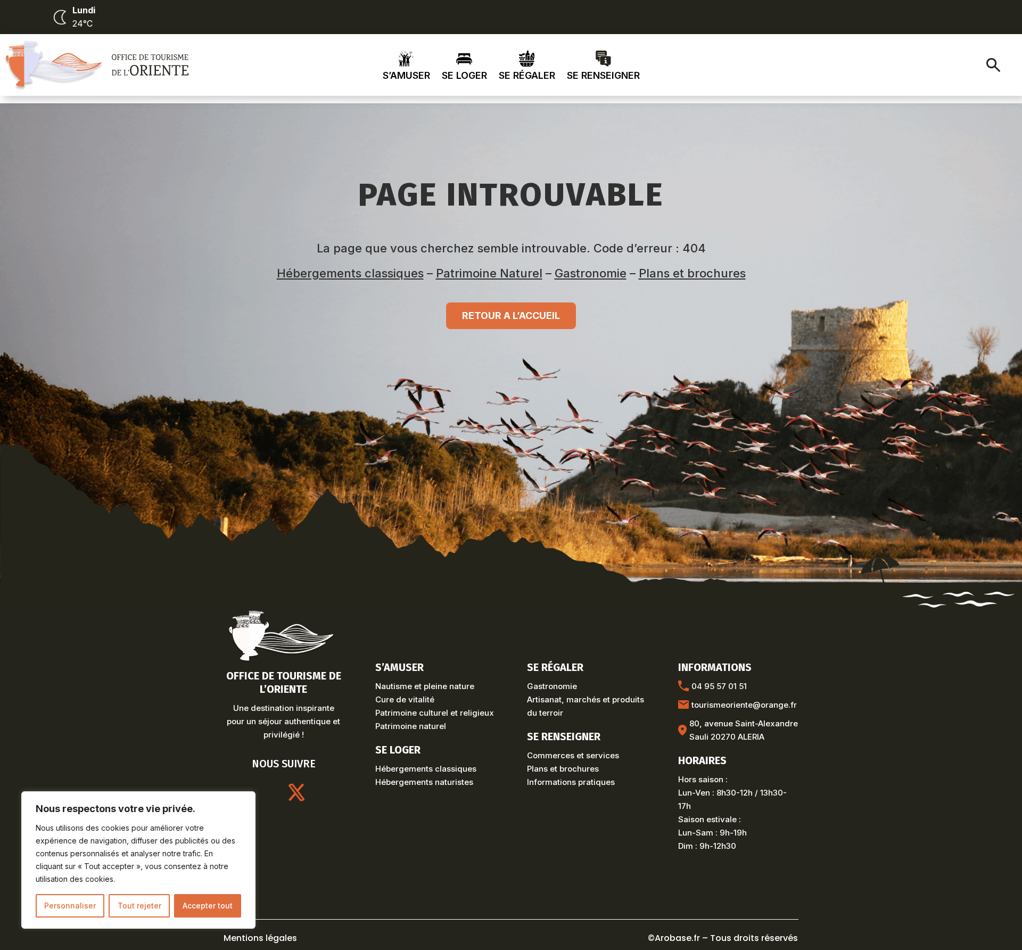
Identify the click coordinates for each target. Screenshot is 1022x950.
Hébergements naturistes (424, 782)
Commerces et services (573, 755)
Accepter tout (208, 905)
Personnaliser (70, 905)
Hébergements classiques (350, 273)
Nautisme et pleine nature (424, 686)
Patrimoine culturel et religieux (434, 713)
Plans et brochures (692, 273)
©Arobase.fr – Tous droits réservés (723, 938)
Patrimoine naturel (410, 726)
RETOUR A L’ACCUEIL (511, 315)
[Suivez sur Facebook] (322, 792)
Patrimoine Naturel (489, 273)
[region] (138, 860)
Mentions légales (260, 938)
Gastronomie (591, 273)
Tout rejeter (139, 905)
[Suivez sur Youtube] (271, 792)
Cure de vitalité (404, 699)
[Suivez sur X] (296, 792)
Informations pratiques (571, 782)
